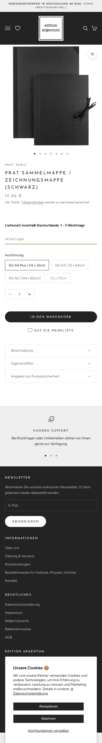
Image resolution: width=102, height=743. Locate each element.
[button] (51, 350)
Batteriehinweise (18, 629)
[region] (51, 431)
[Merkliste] (17, 28)
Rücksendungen (17, 564)
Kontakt (11, 581)
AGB (8, 637)
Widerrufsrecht (17, 621)
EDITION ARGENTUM (25, 651)
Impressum (14, 613)
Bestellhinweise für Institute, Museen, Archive (40, 572)
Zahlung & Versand (19, 556)
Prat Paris (16, 165)
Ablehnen (48, 718)
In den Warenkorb (50, 317)
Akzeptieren (48, 706)
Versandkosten (33, 202)
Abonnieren (25, 521)
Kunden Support (51, 430)
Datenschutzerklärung (22, 604)
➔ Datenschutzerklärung (43, 691)
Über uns (12, 548)
